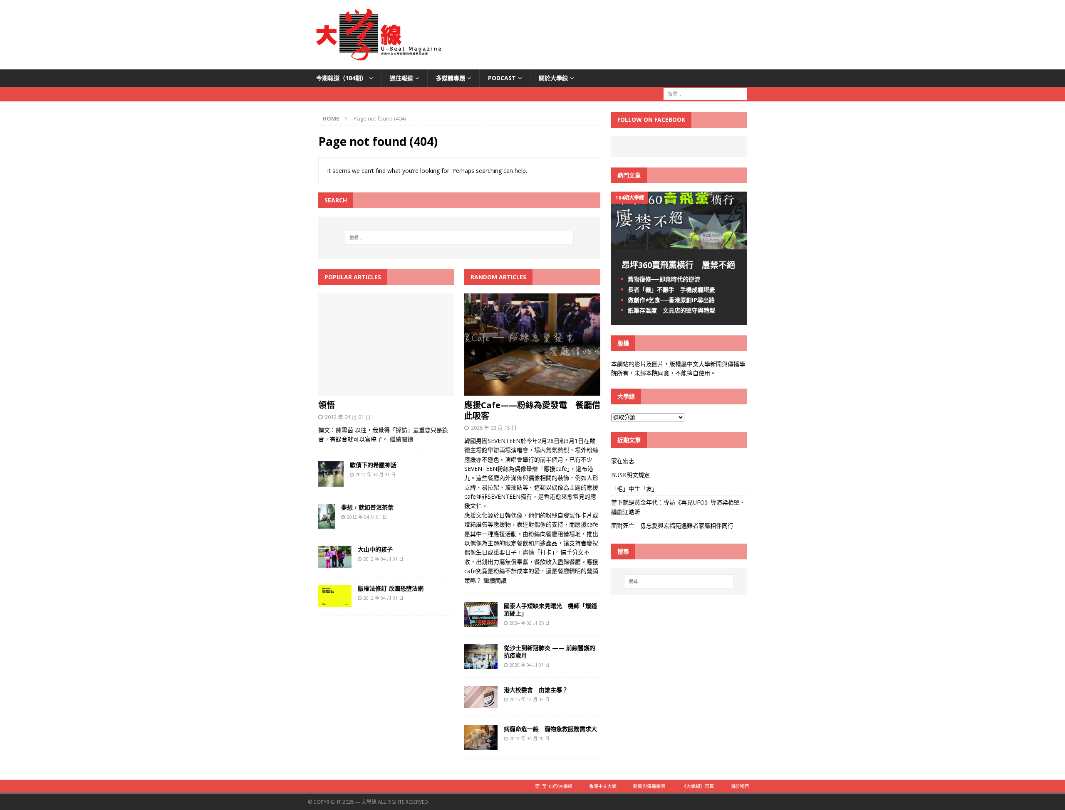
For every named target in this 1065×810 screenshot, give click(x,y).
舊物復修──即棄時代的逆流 (664, 279)
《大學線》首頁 (698, 786)
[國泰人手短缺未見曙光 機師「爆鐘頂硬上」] (481, 622)
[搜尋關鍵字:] (705, 94)
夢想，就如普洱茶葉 (367, 507)
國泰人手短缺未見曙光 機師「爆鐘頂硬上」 (550, 609)
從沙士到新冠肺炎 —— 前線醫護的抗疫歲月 (549, 651)
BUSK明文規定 (630, 475)
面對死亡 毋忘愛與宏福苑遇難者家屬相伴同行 (673, 525)
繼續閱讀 (401, 439)
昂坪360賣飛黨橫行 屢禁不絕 (678, 265)
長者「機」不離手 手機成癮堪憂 (671, 289)
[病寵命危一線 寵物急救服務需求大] (481, 745)
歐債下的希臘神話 (373, 465)
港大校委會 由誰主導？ (536, 690)
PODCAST (502, 78)
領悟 (326, 405)
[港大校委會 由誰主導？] (481, 703)
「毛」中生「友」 (634, 488)
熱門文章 (629, 175)
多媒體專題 (450, 78)
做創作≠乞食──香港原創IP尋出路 (671, 300)
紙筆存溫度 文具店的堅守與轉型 (671, 310)
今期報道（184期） (341, 78)
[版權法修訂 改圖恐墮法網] (335, 602)
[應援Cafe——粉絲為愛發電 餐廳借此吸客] (532, 391)
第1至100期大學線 (553, 786)
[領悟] (386, 391)
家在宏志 (622, 461)
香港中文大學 (603, 786)
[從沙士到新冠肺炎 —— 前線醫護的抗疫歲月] (481, 664)
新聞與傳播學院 (649, 786)
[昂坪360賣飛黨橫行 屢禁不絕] (679, 244)
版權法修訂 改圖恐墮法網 (391, 588)
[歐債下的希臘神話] (331, 481)
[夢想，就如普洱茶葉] (326, 523)
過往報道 (401, 78)
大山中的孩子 (375, 549)
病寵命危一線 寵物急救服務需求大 (550, 729)
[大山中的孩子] (335, 563)
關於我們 (740, 786)
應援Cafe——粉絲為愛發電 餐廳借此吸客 (532, 410)
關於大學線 (553, 78)
